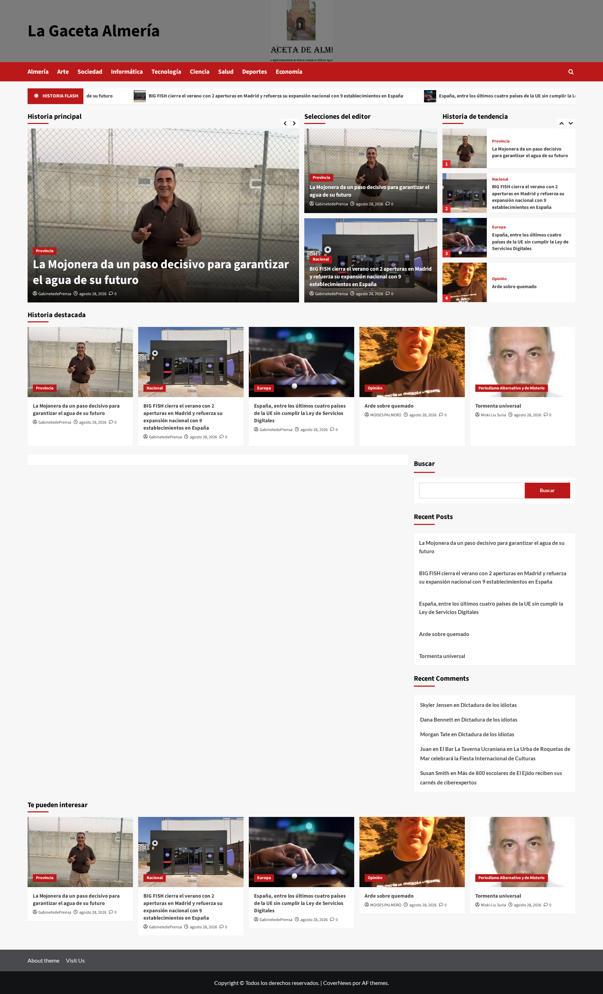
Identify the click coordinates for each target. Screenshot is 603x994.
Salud (225, 71)
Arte (63, 71)
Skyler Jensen (436, 705)
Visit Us (75, 960)
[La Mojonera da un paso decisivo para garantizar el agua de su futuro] (163, 215)
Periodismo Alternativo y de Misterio (525, 293)
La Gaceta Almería (94, 31)
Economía (289, 71)
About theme (43, 960)
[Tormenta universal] (464, 296)
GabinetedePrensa (54, 294)
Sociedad (89, 71)
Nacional (321, 259)
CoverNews (337, 982)
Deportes (254, 71)
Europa (499, 197)
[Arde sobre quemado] (464, 252)
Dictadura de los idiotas (489, 705)
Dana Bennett (436, 719)
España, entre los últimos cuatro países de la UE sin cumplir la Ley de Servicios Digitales (487, 96)
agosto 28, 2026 (92, 294)
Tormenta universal (513, 300)
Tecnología (166, 71)
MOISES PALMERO (385, 415)
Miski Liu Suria (493, 415)
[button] (571, 72)
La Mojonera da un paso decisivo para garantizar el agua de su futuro (161, 272)
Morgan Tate (435, 734)
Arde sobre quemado (514, 256)
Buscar (424, 464)
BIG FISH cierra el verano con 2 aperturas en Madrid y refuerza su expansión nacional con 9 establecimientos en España (230, 96)
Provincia (44, 251)
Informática (127, 71)
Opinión (499, 248)
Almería (38, 71)
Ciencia (199, 71)
